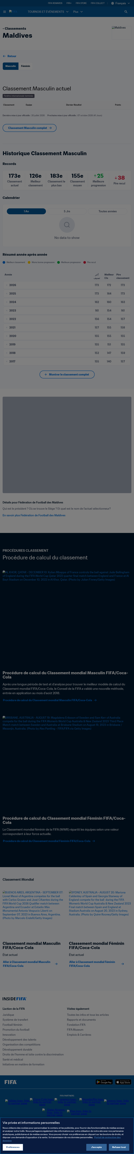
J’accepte (96, 1147)
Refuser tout (119, 1147)
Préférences (12, 1147)
